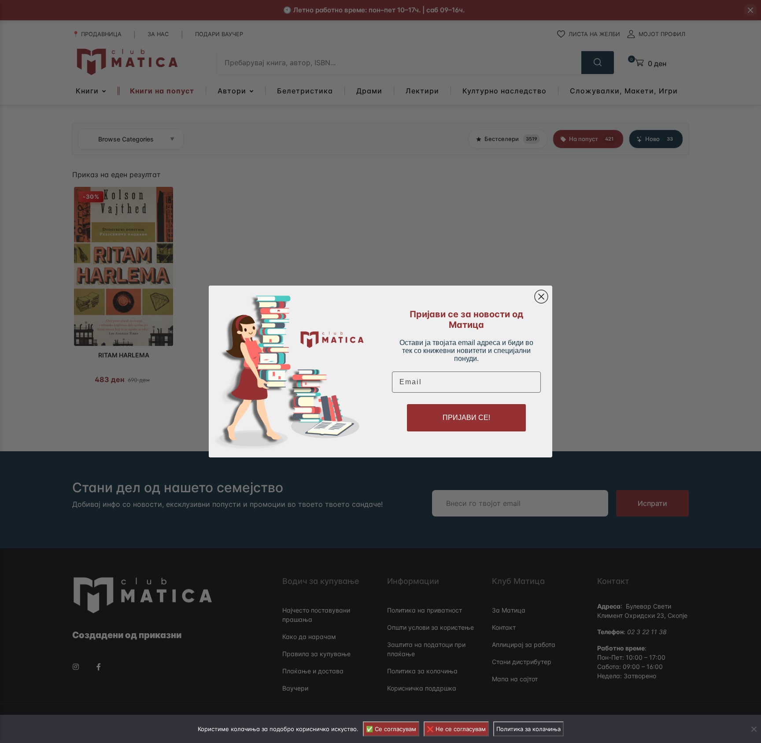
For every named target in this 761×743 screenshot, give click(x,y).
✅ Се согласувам (391, 728)
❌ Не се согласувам (456, 728)
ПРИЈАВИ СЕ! (466, 417)
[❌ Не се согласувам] (753, 728)
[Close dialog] (541, 296)
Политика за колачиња (528, 728)
